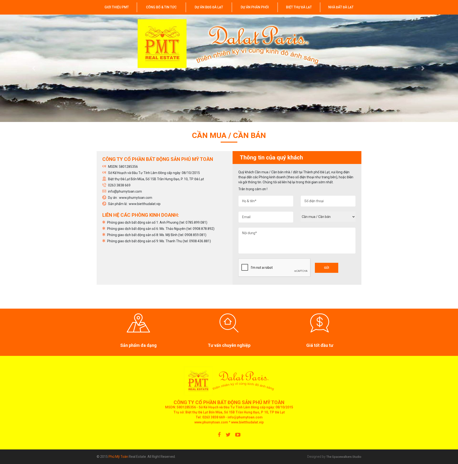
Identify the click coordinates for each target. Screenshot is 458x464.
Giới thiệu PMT (116, 7)
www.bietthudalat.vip (247, 422)
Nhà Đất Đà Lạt (341, 7)
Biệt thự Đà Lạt (299, 7)
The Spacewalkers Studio (343, 457)
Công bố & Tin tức (161, 7)
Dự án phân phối (255, 7)
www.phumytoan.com (211, 422)
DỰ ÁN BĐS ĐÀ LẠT (209, 7)
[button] (34, 68)
